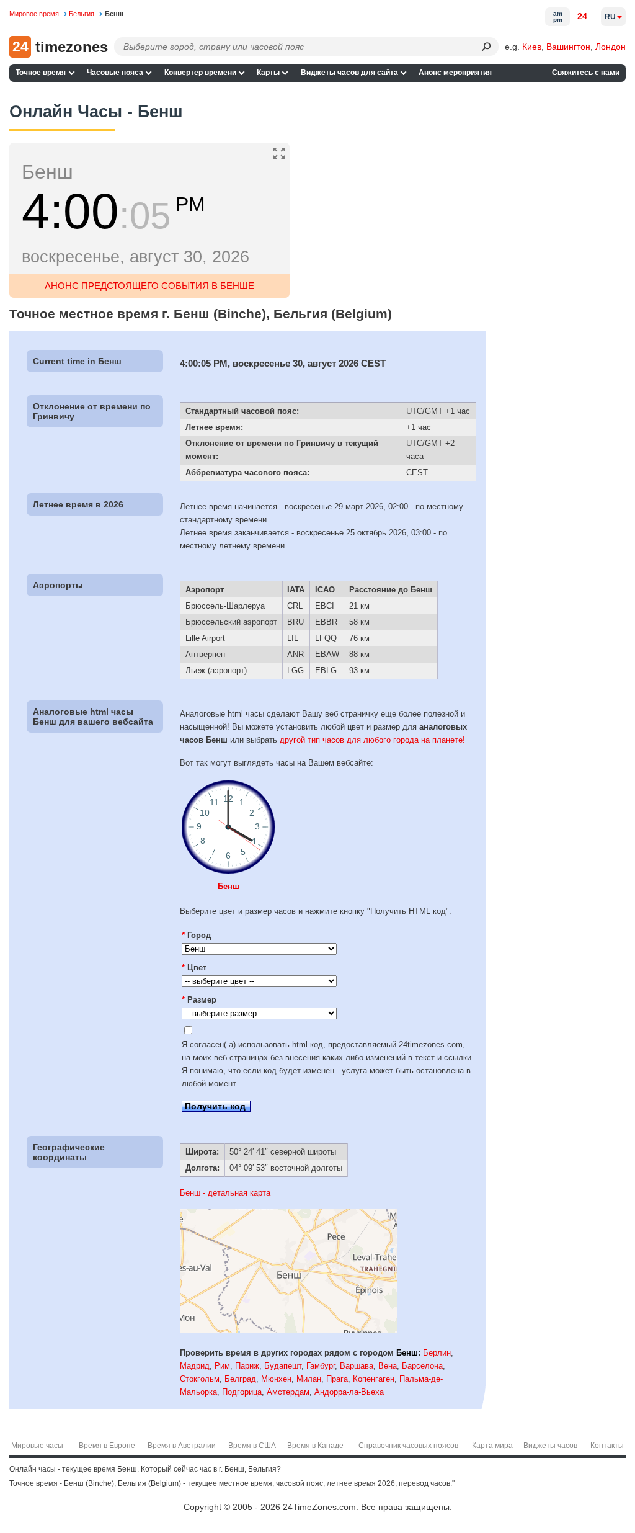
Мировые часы (37, 1445)
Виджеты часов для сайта (349, 72)
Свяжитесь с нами (585, 72)
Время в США (252, 1445)
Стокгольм (200, 1378)
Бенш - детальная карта (225, 1192)
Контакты (607, 1445)
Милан (308, 1378)
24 (582, 16)
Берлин (437, 1352)
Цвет (194, 967)
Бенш (228, 886)
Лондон (610, 46)
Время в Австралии (182, 1445)
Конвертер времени (200, 72)
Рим (222, 1365)
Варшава (356, 1365)
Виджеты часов (550, 1445)
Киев (531, 46)
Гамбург (320, 1365)
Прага (337, 1378)
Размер (199, 999)
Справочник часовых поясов (408, 1445)
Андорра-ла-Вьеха (349, 1392)
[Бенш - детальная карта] (288, 1330)
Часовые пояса (115, 72)
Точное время (41, 72)
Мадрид (195, 1365)
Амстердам (288, 1392)
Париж (247, 1365)
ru (610, 16)
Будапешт (282, 1365)
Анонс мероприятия (455, 72)
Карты (268, 72)
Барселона (422, 1365)
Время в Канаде (315, 1445)
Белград (240, 1378)
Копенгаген (373, 1378)
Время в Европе (107, 1445)
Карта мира (492, 1445)
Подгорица (242, 1392)
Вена (387, 1365)
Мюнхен (276, 1378)
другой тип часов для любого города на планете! (372, 739)
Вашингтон (568, 46)
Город (196, 935)
